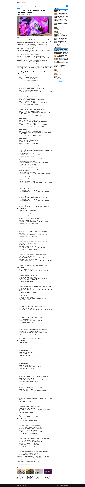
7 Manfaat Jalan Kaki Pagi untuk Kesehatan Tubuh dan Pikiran (62, 11)
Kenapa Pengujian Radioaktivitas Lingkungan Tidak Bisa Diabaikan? (62, 50)
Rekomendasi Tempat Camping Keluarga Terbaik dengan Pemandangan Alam (62, 28)
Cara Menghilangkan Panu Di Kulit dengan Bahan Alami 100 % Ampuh (62, 59)
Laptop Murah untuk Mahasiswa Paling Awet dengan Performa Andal (20, 476)
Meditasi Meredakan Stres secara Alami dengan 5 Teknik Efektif (62, 17)
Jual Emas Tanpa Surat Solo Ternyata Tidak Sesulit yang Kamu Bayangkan (62, 70)
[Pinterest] (30, 37)
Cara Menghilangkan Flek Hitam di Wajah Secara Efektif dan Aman (62, 14)
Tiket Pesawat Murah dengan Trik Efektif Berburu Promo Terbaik (62, 53)
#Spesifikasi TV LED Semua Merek (30, 461)
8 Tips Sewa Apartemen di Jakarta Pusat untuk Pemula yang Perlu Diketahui (62, 77)
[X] (22, 37)
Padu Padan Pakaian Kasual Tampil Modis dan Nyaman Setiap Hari (62, 20)
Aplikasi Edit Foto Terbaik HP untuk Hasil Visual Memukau (38, 476)
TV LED (37, 68)
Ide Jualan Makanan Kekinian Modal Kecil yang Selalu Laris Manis (62, 24)
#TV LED (38, 461)
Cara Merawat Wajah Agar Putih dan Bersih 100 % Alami (62, 56)
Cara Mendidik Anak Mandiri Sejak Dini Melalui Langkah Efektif (62, 39)
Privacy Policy (22, 485)
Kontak (26, 485)
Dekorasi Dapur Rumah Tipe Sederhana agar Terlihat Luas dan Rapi (62, 35)
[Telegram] (26, 37)
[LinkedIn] (28, 37)
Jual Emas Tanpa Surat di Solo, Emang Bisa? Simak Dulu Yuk (62, 73)
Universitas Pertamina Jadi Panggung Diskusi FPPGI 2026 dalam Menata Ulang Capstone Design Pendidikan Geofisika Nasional (62, 43)
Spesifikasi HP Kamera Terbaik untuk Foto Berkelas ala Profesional (29, 476)
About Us (18, 485)
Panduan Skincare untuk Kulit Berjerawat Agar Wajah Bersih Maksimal (62, 66)
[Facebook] (20, 37)
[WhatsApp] (24, 37)
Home (18, 6)
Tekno (20, 6)
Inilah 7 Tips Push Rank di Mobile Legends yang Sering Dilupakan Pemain (48, 476)
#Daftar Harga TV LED (20, 461)
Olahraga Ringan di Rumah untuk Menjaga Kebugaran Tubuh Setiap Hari (62, 62)
